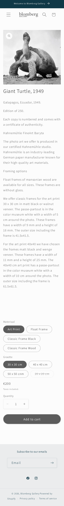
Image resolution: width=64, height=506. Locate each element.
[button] (8, 14)
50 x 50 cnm (16, 374)
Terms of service (48, 498)
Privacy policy (27, 498)
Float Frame (39, 329)
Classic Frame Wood (22, 348)
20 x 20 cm (44, 375)
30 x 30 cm (15, 364)
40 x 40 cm (40, 364)
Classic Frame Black (22, 339)
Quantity (8, 396)
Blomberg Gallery (29, 493)
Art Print (14, 329)
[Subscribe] (52, 463)
